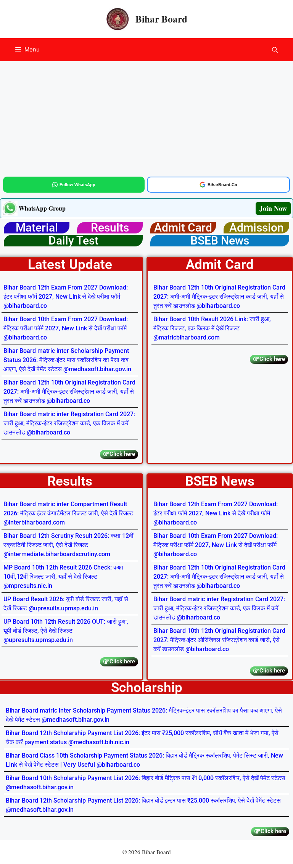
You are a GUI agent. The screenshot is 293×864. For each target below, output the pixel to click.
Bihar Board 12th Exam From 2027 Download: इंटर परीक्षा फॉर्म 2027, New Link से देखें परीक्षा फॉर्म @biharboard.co (65, 296)
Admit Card (183, 227)
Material (37, 227)
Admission (256, 227)
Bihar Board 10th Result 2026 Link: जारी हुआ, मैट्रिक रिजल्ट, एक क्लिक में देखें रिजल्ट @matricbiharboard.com (212, 328)
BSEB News (219, 240)
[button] (274, 49)
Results (110, 227)
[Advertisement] (146, 117)
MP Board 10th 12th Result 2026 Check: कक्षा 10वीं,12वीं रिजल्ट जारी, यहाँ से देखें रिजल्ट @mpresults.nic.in (63, 576)
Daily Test (73, 240)
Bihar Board (161, 19)
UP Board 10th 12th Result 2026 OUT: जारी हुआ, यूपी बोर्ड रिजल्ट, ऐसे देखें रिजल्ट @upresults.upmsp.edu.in (65, 631)
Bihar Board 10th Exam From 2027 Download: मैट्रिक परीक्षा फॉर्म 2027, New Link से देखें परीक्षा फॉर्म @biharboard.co (65, 328)
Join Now (273, 208)
